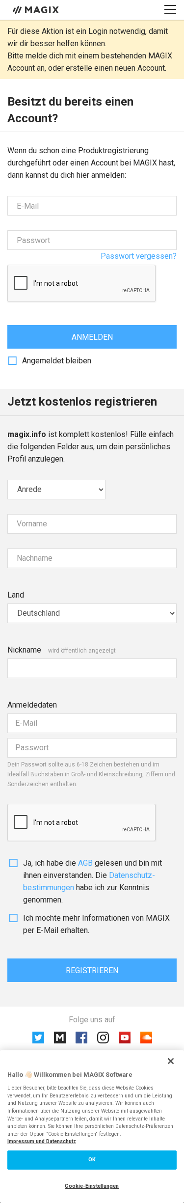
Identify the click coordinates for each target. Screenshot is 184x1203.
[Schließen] (171, 1061)
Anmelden (92, 337)
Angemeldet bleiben (56, 360)
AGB (85, 863)
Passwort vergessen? (139, 256)
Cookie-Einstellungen (92, 1186)
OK (92, 1159)
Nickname (24, 650)
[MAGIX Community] (36, 9)
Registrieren (92, 970)
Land (15, 595)
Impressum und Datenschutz (41, 1141)
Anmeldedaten (32, 705)
